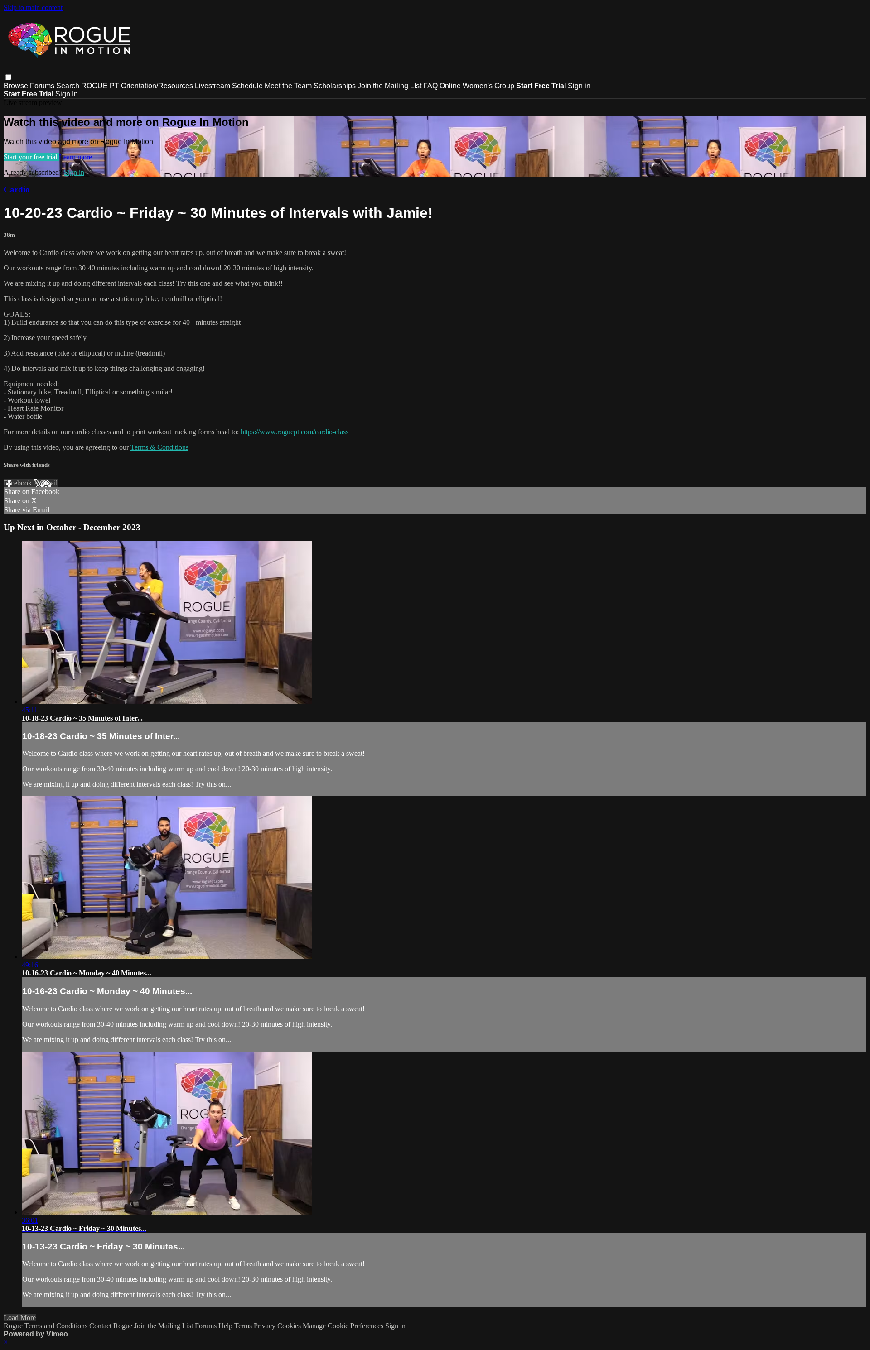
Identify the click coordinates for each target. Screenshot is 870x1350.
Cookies (290, 1326)
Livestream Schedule (229, 86)
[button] (8, 77)
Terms (244, 1326)
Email (49, 483)
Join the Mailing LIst (389, 86)
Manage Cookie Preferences (344, 1326)
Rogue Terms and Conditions (45, 1326)
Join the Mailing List (163, 1326)
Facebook (19, 483)
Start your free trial (31, 157)
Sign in (579, 86)
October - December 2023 (93, 527)
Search (68, 86)
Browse (17, 86)
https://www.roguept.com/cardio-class (294, 432)
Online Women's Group (477, 86)
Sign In (66, 94)
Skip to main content (33, 7)
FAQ (430, 86)
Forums (43, 86)
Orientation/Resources (157, 86)
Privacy (265, 1326)
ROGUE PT (100, 86)
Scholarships (335, 86)
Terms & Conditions (159, 447)
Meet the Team (288, 86)
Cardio (17, 189)
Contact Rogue (110, 1326)
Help (226, 1326)
